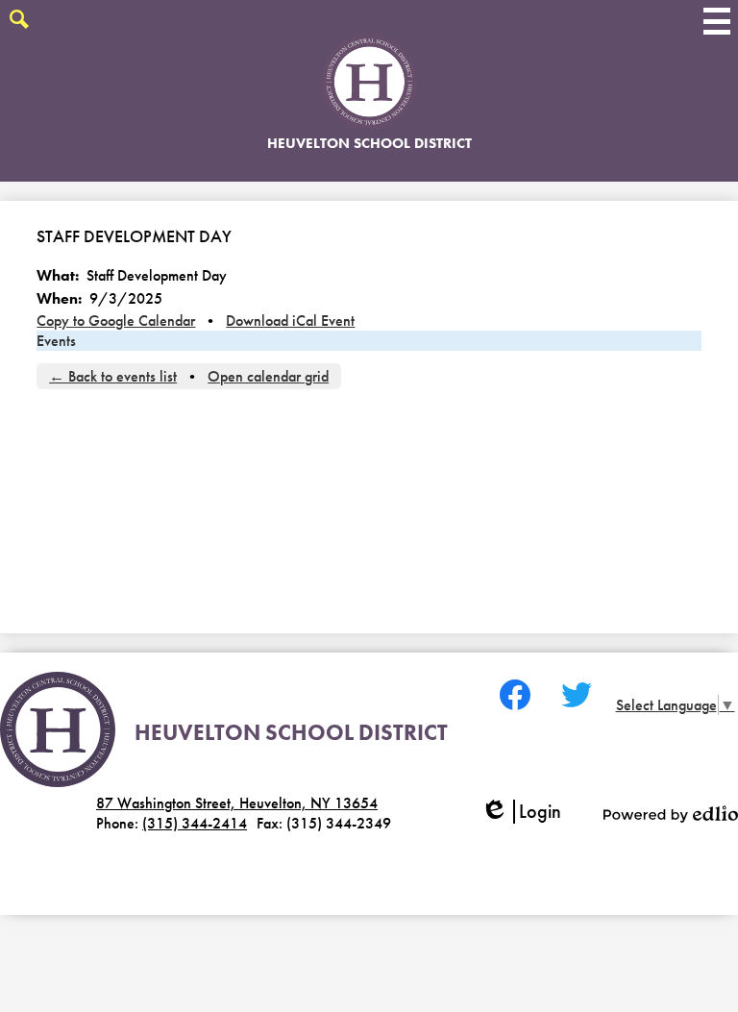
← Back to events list (113, 376)
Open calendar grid (268, 376)
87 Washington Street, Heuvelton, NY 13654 (237, 803)
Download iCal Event (290, 320)
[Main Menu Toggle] (717, 21)
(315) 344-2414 (194, 823)
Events (56, 341)
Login (527, 812)
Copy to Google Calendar (116, 320)
